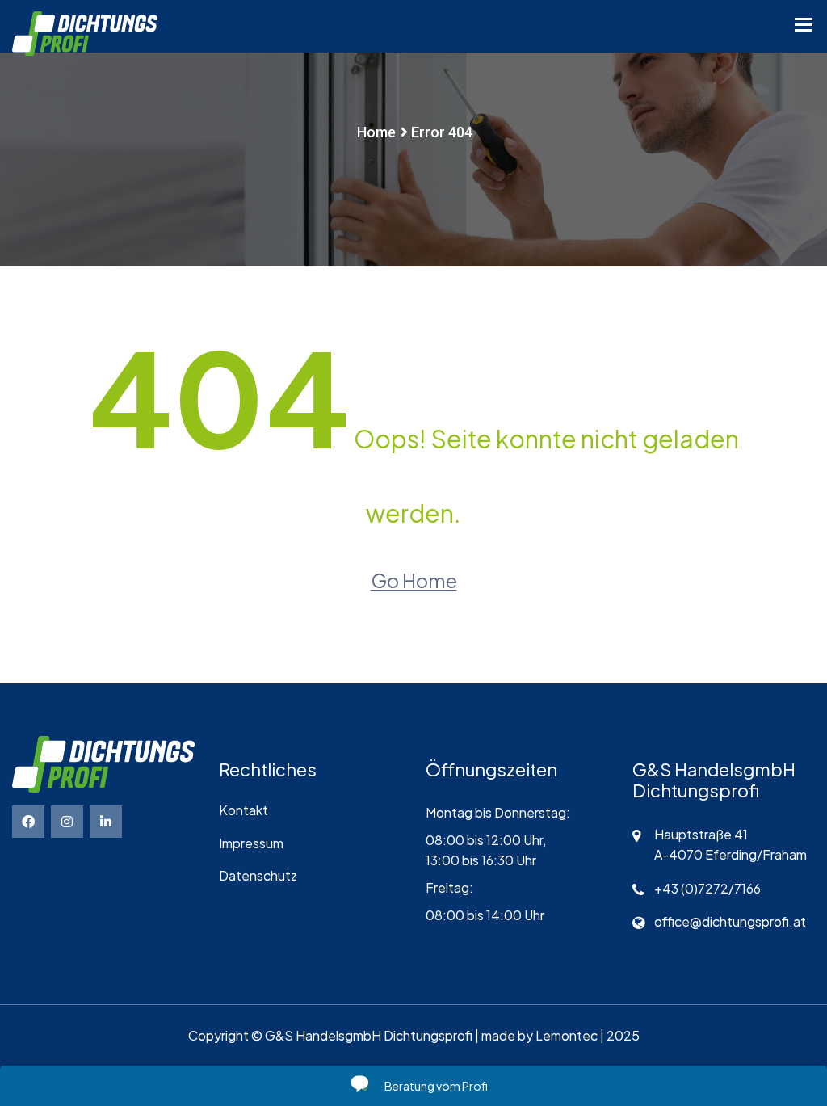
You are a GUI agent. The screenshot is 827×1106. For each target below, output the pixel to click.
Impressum (251, 843)
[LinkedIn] (106, 821)
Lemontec (566, 1035)
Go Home (414, 580)
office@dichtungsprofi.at (730, 921)
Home (376, 132)
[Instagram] (67, 821)
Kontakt (243, 809)
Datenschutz (258, 875)
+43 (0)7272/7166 (707, 888)
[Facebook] (28, 821)
